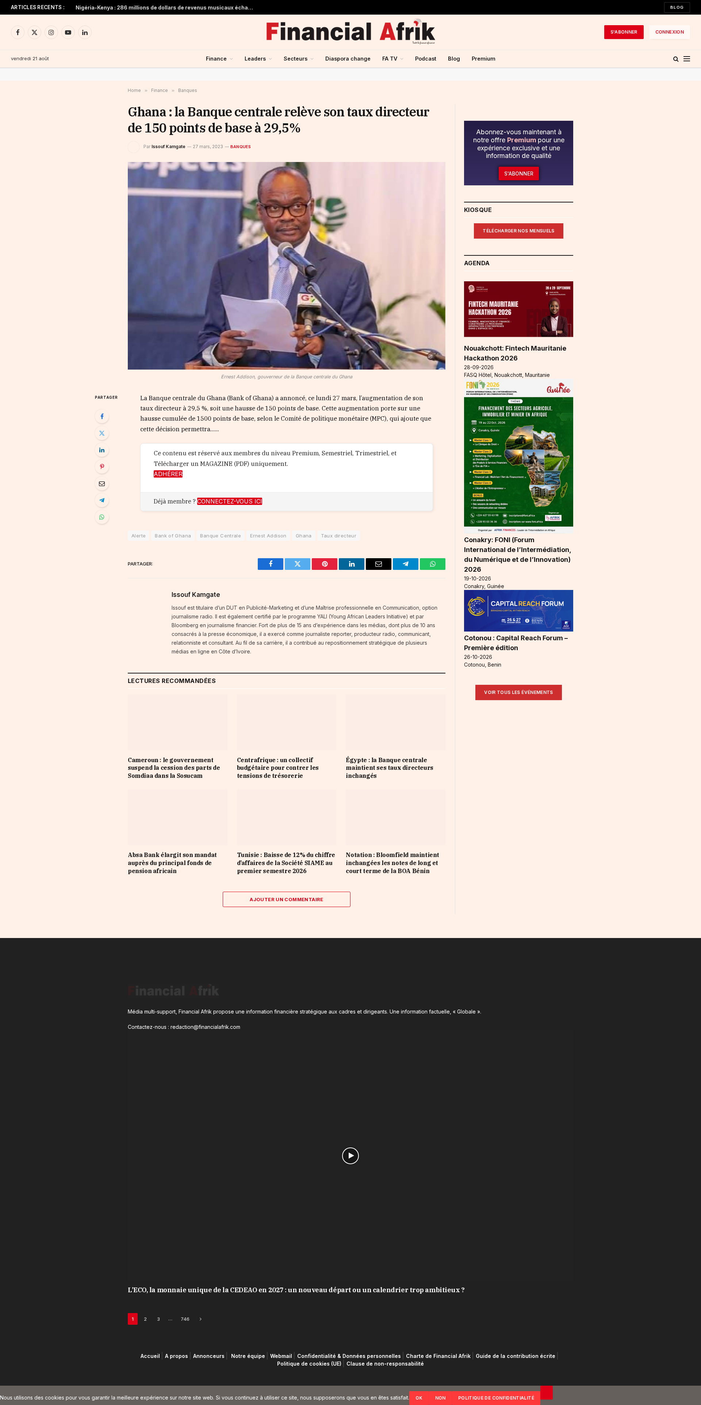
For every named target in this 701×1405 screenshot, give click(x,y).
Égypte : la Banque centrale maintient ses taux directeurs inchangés (389, 768)
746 (185, 1319)
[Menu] (686, 59)
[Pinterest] (102, 467)
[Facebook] (102, 416)
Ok (419, 1398)
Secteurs (295, 58)
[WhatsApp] (102, 517)
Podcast (425, 58)
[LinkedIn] (102, 450)
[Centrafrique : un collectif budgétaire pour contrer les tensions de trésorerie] (287, 722)
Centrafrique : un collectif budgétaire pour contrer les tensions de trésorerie (278, 768)
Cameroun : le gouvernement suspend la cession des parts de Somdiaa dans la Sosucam (174, 768)
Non (440, 1398)
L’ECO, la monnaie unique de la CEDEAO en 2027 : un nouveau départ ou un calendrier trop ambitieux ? (296, 1290)
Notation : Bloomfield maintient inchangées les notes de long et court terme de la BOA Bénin (392, 863)
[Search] (676, 59)
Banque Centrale (220, 536)
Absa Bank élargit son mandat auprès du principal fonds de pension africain (172, 863)
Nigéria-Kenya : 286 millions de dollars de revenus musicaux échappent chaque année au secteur (167, 7)
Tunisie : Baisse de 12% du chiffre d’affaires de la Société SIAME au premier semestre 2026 (286, 863)
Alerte (138, 536)
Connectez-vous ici (229, 501)
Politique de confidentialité (496, 1398)
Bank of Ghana (173, 536)
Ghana (304, 536)
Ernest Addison (268, 536)
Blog (677, 7)
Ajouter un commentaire (286, 899)
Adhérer (168, 474)
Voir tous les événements (518, 692)
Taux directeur (338, 536)
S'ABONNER (623, 32)
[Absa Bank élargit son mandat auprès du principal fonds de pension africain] (177, 817)
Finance (216, 58)
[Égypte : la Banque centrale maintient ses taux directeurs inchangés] (395, 722)
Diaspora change (348, 58)
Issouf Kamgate (168, 146)
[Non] (546, 1393)
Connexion (669, 32)
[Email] (102, 483)
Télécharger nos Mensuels (519, 230)
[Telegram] (102, 500)
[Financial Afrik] (350, 32)
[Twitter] (102, 433)
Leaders (255, 58)
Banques (240, 146)
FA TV (389, 58)
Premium (483, 58)
